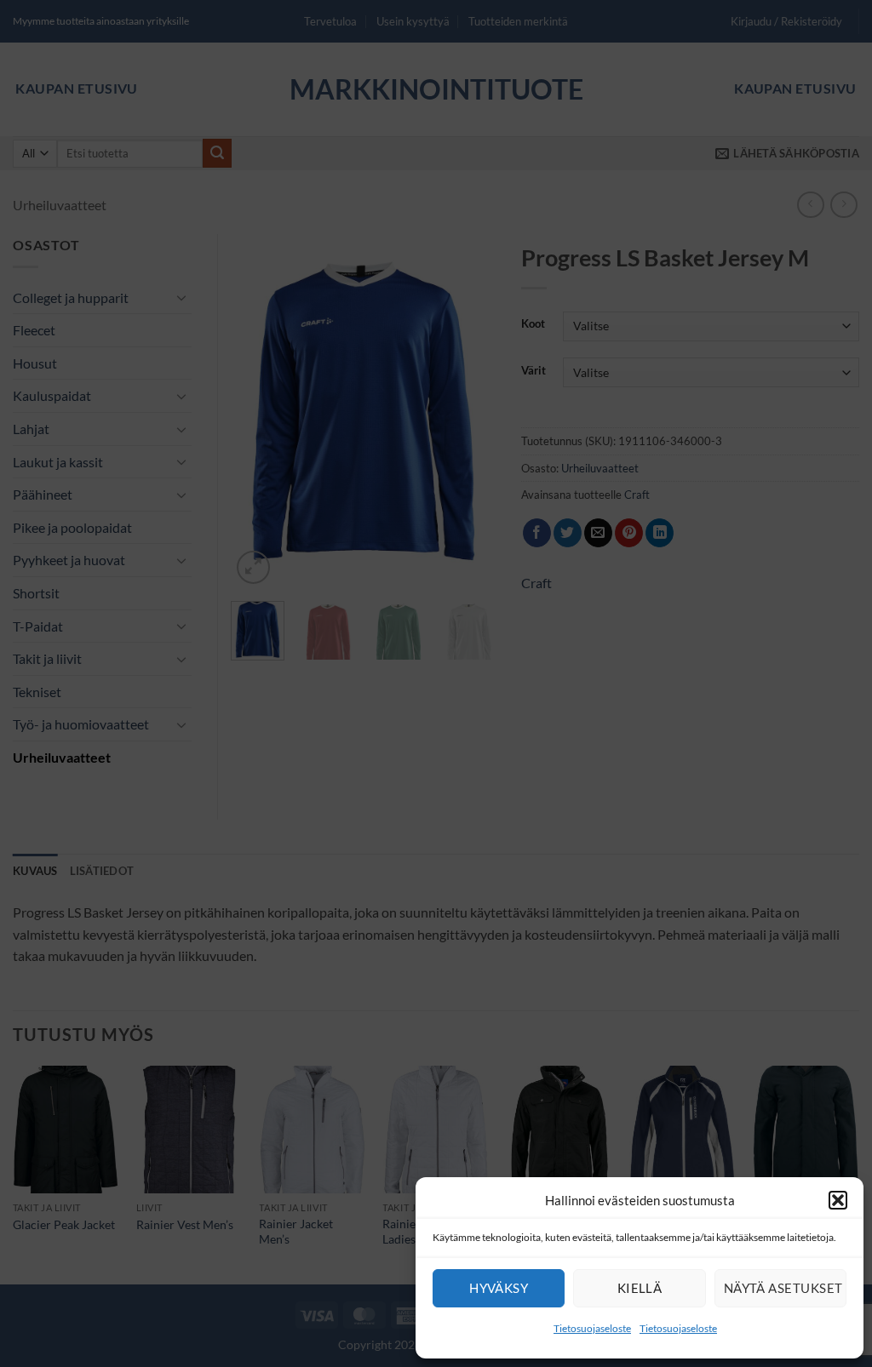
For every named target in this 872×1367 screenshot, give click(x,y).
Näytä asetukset (783, 1288)
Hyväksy (498, 1288)
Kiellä (640, 1288)
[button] (837, 1200)
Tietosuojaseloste (592, 1328)
